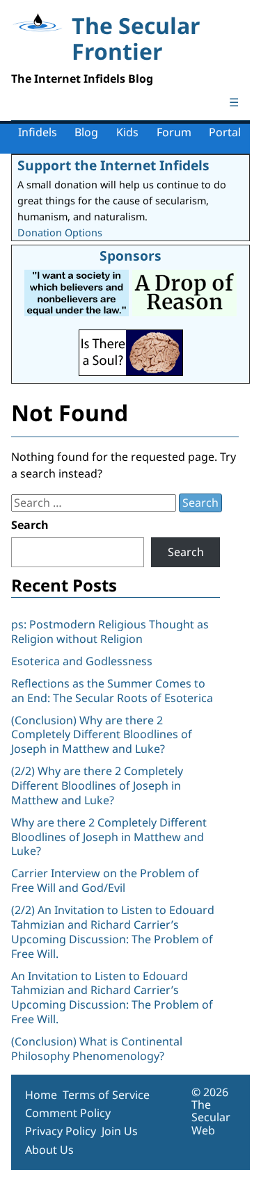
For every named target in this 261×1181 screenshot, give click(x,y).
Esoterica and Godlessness (81, 661)
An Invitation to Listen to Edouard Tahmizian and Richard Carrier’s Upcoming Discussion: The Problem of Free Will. (112, 997)
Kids (127, 132)
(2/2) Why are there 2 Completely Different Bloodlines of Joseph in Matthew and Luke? (97, 785)
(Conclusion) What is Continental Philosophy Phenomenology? (96, 1049)
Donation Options (59, 232)
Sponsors (130, 255)
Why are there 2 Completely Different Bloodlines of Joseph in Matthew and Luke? (109, 837)
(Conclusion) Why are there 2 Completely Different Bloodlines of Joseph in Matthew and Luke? (101, 734)
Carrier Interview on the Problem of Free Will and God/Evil (105, 880)
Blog (86, 132)
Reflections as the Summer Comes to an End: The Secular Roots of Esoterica (112, 691)
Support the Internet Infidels (113, 165)
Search (30, 525)
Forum (174, 132)
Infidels (37, 132)
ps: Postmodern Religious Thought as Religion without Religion (110, 631)
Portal (225, 132)
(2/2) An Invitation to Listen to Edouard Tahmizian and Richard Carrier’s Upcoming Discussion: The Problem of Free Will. (112, 931)
